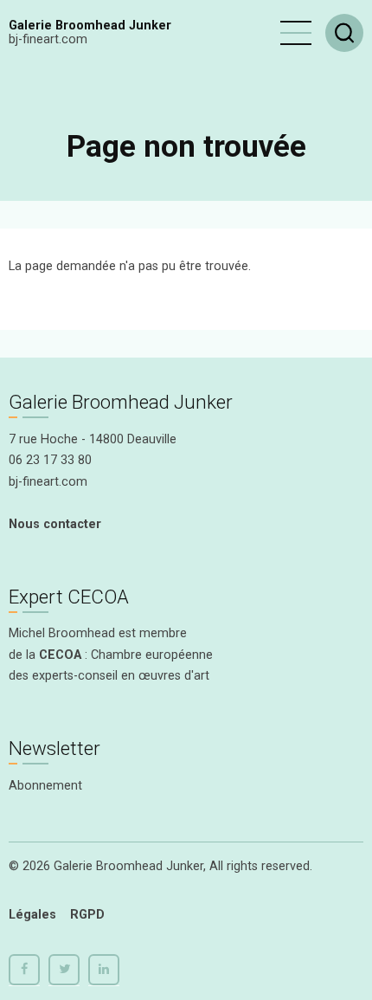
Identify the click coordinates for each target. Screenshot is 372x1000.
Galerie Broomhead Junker (90, 25)
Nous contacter (55, 524)
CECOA (60, 655)
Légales (32, 914)
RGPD (87, 914)
